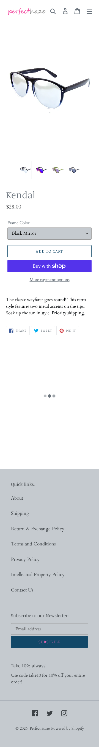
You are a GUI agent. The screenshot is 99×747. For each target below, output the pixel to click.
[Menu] (89, 11)
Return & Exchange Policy (37, 529)
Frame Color (18, 223)
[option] (25, 170)
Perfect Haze (40, 728)
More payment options (50, 279)
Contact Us (22, 590)
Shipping (20, 513)
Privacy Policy (25, 559)
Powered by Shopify (67, 728)
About (17, 498)
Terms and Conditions (33, 544)
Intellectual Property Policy (38, 574)
